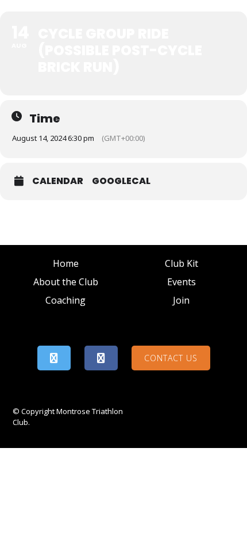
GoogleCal (121, 181)
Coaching (65, 300)
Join (181, 300)
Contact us (171, 358)
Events (181, 281)
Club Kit (181, 263)
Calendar (57, 181)
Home (66, 263)
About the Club (65, 281)
